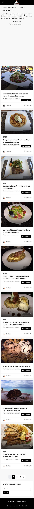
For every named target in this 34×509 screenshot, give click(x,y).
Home (4, 7)
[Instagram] (14, 506)
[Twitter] (11, 506)
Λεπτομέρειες (26, 100)
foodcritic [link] (8, 105)
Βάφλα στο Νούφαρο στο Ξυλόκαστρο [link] (16, 366)
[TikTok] (26, 506)
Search (6, 492)
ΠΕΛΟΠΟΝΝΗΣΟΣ (12, 7)
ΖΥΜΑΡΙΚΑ (5, 137)
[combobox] (19, 24)
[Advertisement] (17, 46)
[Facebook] (7, 506)
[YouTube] (20, 506)
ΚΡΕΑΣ (4, 183)
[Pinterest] (23, 506)
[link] (17, 78)
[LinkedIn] (17, 506)
